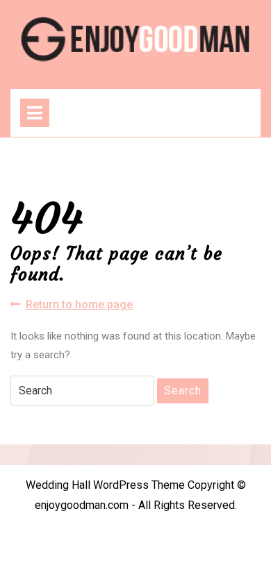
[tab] (35, 112)
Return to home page (79, 305)
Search (183, 390)
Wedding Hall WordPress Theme (105, 485)
